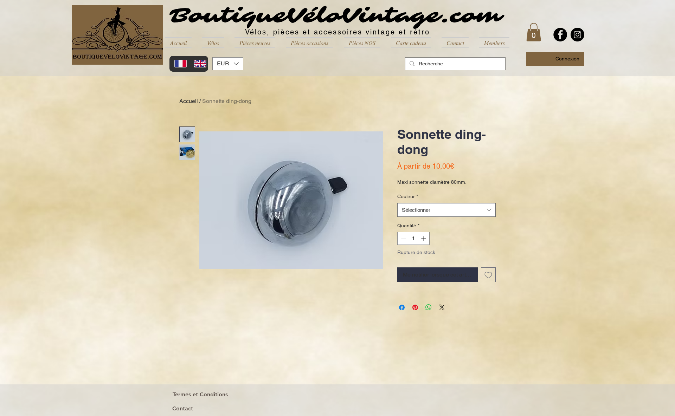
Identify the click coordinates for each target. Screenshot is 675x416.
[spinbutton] (413, 238)
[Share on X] (442, 307)
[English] (198, 64)
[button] (213, 42)
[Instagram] (577, 34)
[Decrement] (402, 238)
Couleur (407, 196)
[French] (179, 64)
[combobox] (446, 210)
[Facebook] (560, 34)
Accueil (188, 101)
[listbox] (227, 63)
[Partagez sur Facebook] (402, 307)
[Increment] (424, 238)
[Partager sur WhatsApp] (428, 307)
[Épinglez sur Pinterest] (415, 307)
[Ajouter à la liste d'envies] (488, 274)
